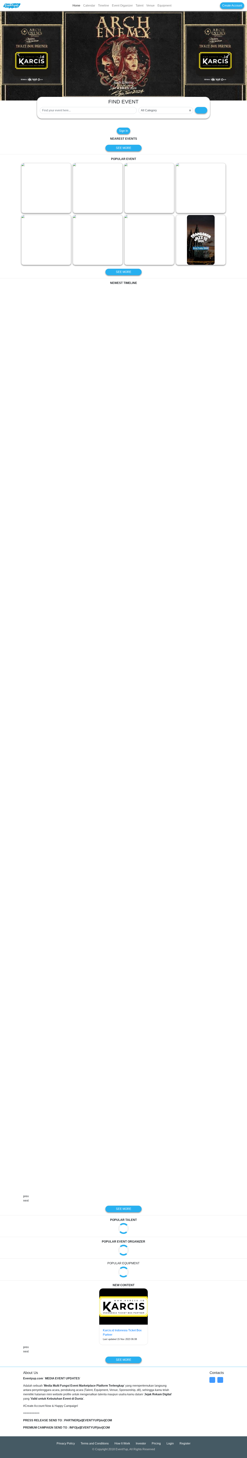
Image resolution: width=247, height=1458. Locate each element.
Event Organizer (122, 5)
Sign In (123, 130)
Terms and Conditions (95, 1443)
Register (185, 1443)
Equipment (164, 5)
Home (76, 5)
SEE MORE (123, 148)
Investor (141, 1443)
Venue (150, 5)
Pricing (156, 1443)
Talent (139, 5)
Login (170, 1443)
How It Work (122, 1443)
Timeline (103, 5)
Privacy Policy (66, 1443)
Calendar (89, 5)
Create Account (232, 5)
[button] (18, 54)
